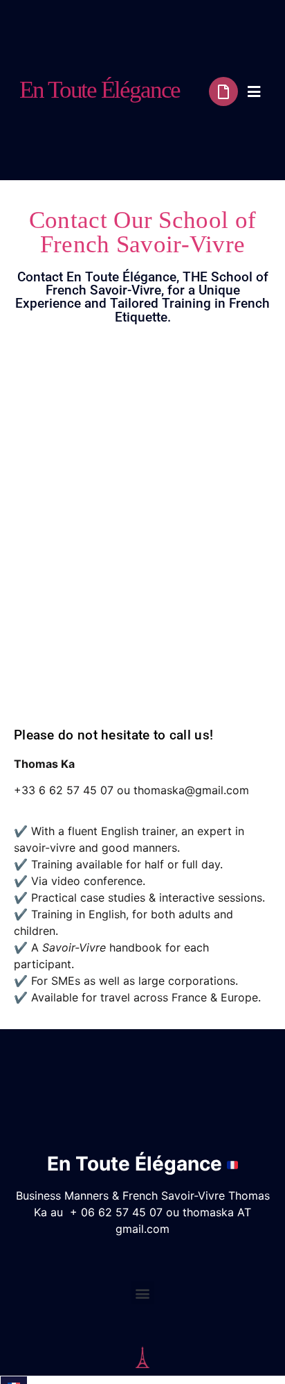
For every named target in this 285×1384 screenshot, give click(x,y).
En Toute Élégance (99, 89)
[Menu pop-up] (254, 92)
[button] (142, 1292)
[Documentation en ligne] (223, 91)
